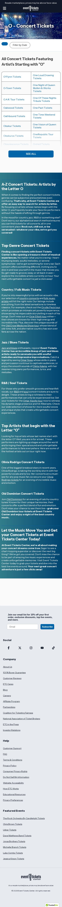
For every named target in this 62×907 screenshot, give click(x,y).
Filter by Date (20, 45)
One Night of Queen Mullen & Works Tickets (44, 88)
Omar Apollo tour (33, 400)
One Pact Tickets (42, 107)
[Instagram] (31, 648)
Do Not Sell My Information (16, 777)
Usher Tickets (9, 829)
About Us (7, 666)
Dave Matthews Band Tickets (17, 835)
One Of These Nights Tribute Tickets (44, 99)
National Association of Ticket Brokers (21, 718)
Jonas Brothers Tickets (14, 841)
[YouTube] (42, 648)
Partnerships (9, 707)
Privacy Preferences (13, 800)
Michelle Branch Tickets (14, 847)
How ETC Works (11, 788)
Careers (7, 695)
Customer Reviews (12, 678)
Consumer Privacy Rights (15, 771)
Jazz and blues (9, 347)
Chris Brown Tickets (12, 824)
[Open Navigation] (4, 8)
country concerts (29, 298)
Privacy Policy (9, 765)
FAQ (5, 754)
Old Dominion (14, 499)
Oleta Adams (40, 366)
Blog (5, 689)
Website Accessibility (13, 783)
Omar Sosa (26, 360)
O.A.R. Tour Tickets (13, 99)
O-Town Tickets (12, 88)
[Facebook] (8, 648)
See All (31, 154)
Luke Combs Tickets (13, 853)
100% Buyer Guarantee (14, 672)
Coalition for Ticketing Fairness (18, 713)
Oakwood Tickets (13, 107)
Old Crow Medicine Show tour (22, 325)
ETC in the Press (11, 724)
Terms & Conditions (12, 759)
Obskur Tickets (12, 125)
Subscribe (47, 626)
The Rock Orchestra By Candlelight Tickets (24, 818)
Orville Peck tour (50, 307)
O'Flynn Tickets (12, 76)
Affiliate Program (11, 701)
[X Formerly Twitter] (19, 648)
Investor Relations (11, 730)
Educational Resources (14, 794)
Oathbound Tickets (14, 116)
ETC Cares (8, 684)
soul (26, 391)
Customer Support (12, 748)
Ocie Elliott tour (38, 316)
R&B (16, 391)
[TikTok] (53, 648)
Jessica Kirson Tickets (13, 858)
